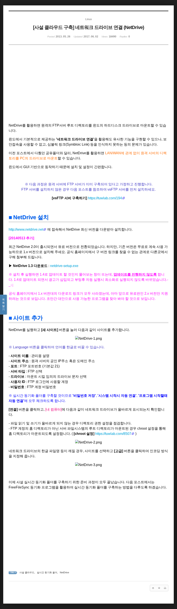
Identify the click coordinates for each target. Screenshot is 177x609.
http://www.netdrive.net (26, 229)
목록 (3, 304)
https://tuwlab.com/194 (105, 198)
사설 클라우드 (26, 572)
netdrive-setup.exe (64, 266)
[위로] (153, 588)
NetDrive (64, 572)
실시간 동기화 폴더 (47, 572)
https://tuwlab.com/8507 (113, 433)
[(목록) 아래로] (159, 588)
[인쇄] (165, 588)
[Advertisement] (51, 88)
